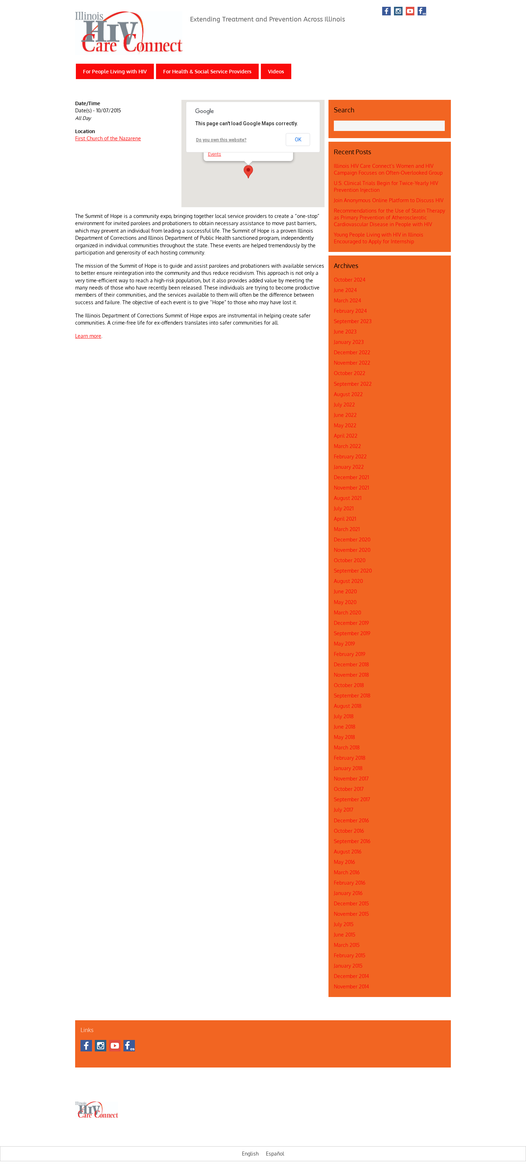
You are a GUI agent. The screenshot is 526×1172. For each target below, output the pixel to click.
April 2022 (345, 436)
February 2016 (349, 883)
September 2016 (352, 841)
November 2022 (352, 363)
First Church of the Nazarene (108, 138)
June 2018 (344, 727)
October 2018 (349, 685)
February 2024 (350, 311)
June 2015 (344, 935)
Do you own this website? (221, 139)
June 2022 (345, 415)
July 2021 (344, 508)
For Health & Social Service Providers (207, 71)
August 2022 (348, 394)
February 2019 (349, 654)
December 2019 (351, 623)
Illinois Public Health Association (227, 1089)
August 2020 (348, 581)
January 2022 (349, 467)
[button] (248, 172)
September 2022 (353, 384)
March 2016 (347, 872)
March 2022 (347, 446)
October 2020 (349, 560)
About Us (84, 1089)
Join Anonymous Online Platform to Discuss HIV (388, 200)
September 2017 (352, 799)
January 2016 (348, 893)
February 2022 (350, 456)
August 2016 (347, 851)
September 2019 (352, 633)
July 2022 (344, 405)
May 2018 (344, 737)
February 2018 (349, 758)
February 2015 (349, 955)
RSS (440, 11)
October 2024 (349, 280)
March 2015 (347, 945)
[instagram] (398, 12)
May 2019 (344, 644)
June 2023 (345, 332)
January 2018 (348, 768)
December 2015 (351, 903)
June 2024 (345, 290)
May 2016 (344, 862)
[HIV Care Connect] (128, 50)
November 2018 (351, 675)
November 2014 (351, 986)
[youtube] (410, 12)
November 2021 (351, 488)
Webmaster (274, 1089)
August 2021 (347, 498)
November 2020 (352, 550)
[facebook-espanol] (422, 12)
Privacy (297, 1089)
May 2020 (345, 602)
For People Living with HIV (115, 71)
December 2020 (352, 539)
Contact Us (107, 1089)
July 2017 (343, 810)
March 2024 (347, 300)
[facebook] (386, 12)
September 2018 (352, 695)
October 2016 (349, 831)
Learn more (88, 336)
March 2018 (347, 747)
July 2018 (344, 716)
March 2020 (347, 612)
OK (298, 139)
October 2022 (349, 373)
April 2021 (345, 519)
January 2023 (349, 342)
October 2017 (349, 789)
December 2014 (351, 976)
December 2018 (351, 664)
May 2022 (345, 425)
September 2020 (353, 571)
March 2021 (347, 529)
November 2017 (351, 778)
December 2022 (352, 352)
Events (214, 154)
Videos (276, 71)
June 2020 (345, 591)
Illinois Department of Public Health (157, 1089)
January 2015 (348, 966)
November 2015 (351, 914)
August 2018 (347, 706)
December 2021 (351, 477)
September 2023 (353, 321)
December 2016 (351, 820)
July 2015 (344, 924)
